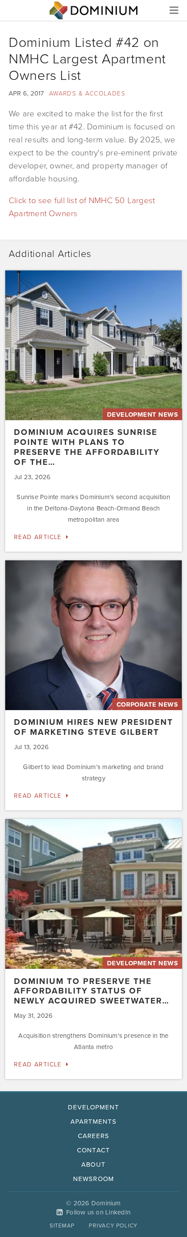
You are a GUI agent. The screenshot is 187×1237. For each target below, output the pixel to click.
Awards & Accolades (87, 93)
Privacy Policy (113, 1225)
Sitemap (62, 1225)
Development (94, 1107)
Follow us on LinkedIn (98, 1212)
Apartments (93, 1121)
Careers (93, 1136)
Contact (93, 1150)
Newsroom (93, 1179)
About (93, 1164)
